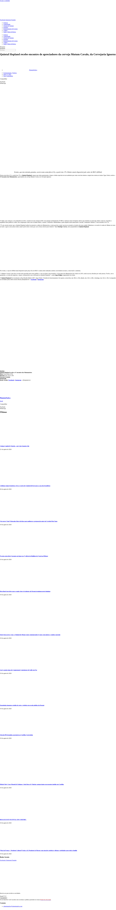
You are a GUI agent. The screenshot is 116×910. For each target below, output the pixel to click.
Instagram (41, 279)
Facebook (33, 279)
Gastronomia (6, 24)
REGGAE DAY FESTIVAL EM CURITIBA (13, 819)
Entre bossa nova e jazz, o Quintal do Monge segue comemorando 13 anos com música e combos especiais (30, 634)
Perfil (1, 401)
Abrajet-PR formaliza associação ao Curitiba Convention (16, 735)
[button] (58, 82)
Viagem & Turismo (8, 26)
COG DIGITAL (71, 909)
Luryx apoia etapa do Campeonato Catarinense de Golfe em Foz (18, 670)
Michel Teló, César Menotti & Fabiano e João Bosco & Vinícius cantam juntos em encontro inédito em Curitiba (32, 784)
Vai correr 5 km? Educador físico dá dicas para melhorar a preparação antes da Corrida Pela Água (28, 521)
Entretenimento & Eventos (10, 29)
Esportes (5, 27)
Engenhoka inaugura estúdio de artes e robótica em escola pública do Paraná (22, 705)
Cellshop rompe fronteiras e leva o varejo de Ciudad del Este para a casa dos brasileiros (25, 485)
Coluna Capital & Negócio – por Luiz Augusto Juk (14, 446)
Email (1, 896)
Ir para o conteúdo (5, 0)
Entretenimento (7, 73)
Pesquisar (2, 47)
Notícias (5, 23)
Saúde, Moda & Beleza (9, 32)
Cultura (5, 30)
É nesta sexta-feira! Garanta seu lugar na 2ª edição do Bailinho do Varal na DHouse (24, 556)
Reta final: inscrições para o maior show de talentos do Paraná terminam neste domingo (25, 591)
